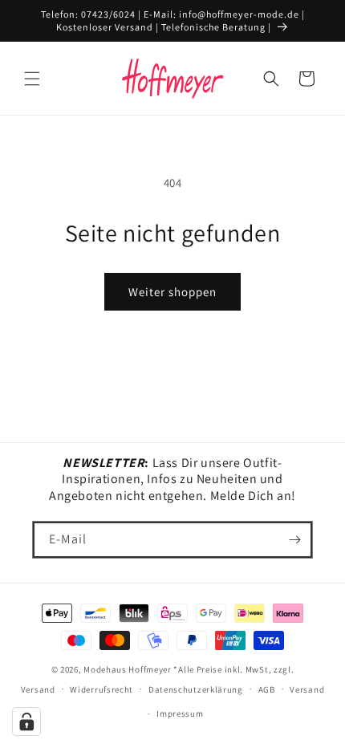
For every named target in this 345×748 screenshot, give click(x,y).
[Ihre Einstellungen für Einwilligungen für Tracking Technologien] (26, 721)
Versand (307, 689)
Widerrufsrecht (101, 689)
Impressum (179, 713)
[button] (32, 78)
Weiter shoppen (172, 291)
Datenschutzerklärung (195, 689)
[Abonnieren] (294, 540)
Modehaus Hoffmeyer (127, 669)
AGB (266, 689)
